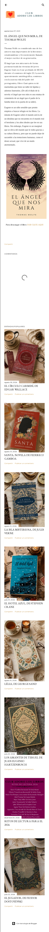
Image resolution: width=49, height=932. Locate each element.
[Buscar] (43, 4)
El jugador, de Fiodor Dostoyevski (20, 899)
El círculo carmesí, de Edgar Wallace (21, 387)
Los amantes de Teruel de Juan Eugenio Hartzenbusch (23, 761)
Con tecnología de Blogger (26, 923)
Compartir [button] (8, 244)
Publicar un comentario (24, 394)
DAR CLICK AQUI (35, 224)
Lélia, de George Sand (20, 684)
